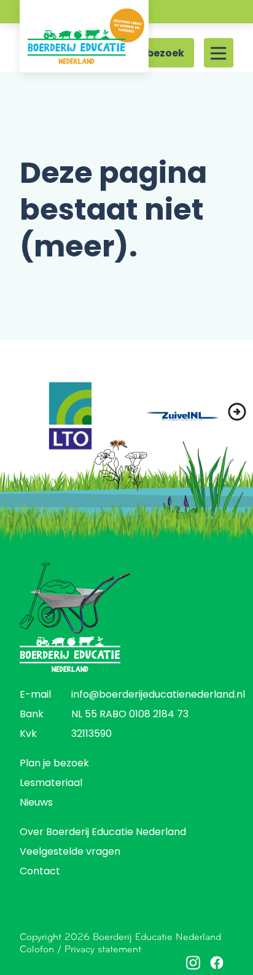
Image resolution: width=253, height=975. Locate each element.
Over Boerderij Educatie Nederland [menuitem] (103, 833)
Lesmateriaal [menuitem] (51, 783)
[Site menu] (218, 52)
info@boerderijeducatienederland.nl (158, 695)
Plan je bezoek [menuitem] (54, 764)
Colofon (37, 949)
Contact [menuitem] (40, 872)
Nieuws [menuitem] (36, 803)
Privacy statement (102, 949)
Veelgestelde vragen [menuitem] (70, 852)
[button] (237, 412)
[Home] (84, 36)
